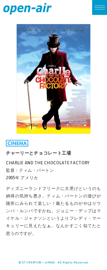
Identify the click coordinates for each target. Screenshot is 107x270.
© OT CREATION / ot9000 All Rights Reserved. (53, 262)
